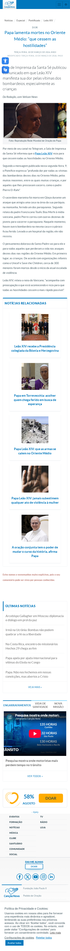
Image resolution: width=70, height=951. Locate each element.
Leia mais (55, 932)
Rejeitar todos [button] (44, 937)
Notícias (8, 20)
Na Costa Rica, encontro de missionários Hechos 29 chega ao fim (32, 646)
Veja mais (35, 687)
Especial (21, 20)
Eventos (14, 817)
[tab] (17, 704)
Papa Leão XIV (43, 153)
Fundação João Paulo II (35, 888)
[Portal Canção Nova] (9, 4)
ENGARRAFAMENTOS (17, 705)
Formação (15, 822)
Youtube (35, 877)
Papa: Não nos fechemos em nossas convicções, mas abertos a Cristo (28, 674)
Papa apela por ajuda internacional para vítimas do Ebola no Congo (31, 660)
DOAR (34, 866)
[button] (5, 60)
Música (13, 833)
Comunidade (17, 849)
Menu (59, 4)
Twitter (28, 877)
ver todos (35, 776)
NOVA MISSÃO (58, 705)
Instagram (43, 877)
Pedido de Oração (32, 895)
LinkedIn (51, 877)
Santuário (15, 843)
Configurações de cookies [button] (19, 937)
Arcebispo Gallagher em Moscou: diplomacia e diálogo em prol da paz (35, 618)
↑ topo (35, 812)
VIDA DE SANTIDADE (40, 705)
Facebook (20, 877)
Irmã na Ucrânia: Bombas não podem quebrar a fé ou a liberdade (30, 632)
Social (13, 854)
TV (41, 817)
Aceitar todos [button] (14, 943)
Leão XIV (48, 20)
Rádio (43, 822)
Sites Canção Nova (65, 4)
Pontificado (34, 20)
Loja (43, 827)
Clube (12, 838)
